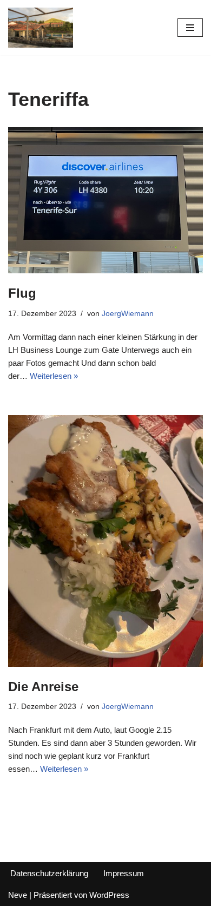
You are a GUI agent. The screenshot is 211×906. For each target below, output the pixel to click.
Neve (17, 895)
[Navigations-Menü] (190, 27)
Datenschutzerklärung (49, 873)
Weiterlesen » (54, 375)
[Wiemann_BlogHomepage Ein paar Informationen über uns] (40, 28)
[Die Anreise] (105, 541)
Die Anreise (43, 686)
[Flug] (105, 200)
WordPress (109, 895)
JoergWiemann (128, 314)
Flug (22, 293)
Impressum (123, 873)
